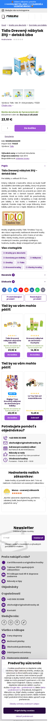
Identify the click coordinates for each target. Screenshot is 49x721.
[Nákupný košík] (38, 16)
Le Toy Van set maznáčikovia (35, 397)
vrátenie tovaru (22, 158)
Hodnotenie (7, 39)
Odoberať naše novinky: (23, 531)
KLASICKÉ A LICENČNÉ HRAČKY (28, 5)
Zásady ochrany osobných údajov (24, 704)
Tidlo (12, 146)
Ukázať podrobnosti (24, 716)
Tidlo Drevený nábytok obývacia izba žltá (12, 340)
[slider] (18, 39)
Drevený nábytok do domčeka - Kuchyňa (34, 340)
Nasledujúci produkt (35, 298)
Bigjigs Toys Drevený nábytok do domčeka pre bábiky (12, 402)
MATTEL (18, 4)
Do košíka (30, 128)
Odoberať (38, 538)
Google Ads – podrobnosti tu (22, 687)
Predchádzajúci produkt (14, 298)
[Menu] (44, 16)
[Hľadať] (32, 16)
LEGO (24, 4)
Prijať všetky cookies (24, 710)
